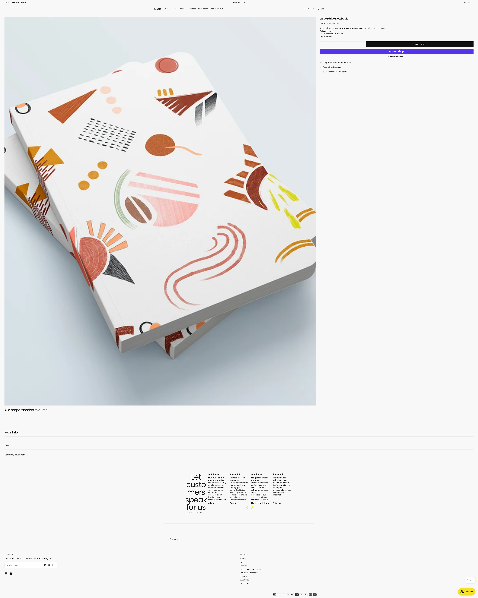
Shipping (243, 576)
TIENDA (168, 9)
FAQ (241, 562)
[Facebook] (10, 573)
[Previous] (467, 410)
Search (243, 558)
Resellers (243, 565)
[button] (6, 2)
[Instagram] (5, 573)
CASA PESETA (180, 9)
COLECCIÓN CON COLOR (199, 9)
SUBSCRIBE (244, 580)
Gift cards (244, 583)
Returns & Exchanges (249, 573)
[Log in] (317, 9)
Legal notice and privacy (250, 569)
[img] (217, 474)
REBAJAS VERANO (218, 9)
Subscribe (49, 565)
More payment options (397, 56)
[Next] (472, 410)
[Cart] (322, 9)
